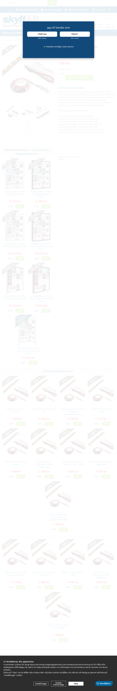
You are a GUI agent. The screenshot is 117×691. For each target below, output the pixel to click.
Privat (74, 34)
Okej (76, 683)
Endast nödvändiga (58, 683)
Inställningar (41, 683)
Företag (42, 34)
